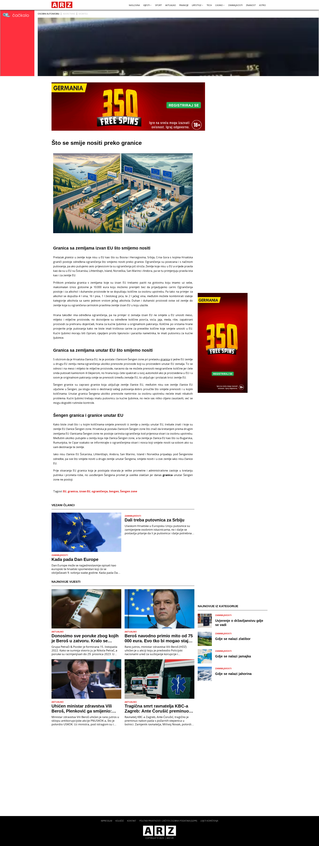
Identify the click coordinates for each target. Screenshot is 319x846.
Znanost (251, 5)
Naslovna (134, 5)
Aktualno (170, 5)
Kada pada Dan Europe (75, 559)
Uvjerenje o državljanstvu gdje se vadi (239, 622)
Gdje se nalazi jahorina (233, 674)
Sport (158, 5)
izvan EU (84, 491)
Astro (262, 5)
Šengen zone (128, 491)
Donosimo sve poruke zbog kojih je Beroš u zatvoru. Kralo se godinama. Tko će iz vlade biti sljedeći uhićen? (85, 638)
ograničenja (100, 491)
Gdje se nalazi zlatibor (233, 639)
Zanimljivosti (235, 5)
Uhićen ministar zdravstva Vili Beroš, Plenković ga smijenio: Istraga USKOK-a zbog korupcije (84, 709)
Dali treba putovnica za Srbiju (154, 519)
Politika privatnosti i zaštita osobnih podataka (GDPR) (168, 820)
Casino (219, 5)
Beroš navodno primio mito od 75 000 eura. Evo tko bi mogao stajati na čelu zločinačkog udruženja (159, 638)
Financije (184, 5)
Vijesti (146, 5)
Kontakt (131, 820)
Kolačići (119, 820)
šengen (114, 491)
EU (64, 491)
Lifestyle (196, 5)
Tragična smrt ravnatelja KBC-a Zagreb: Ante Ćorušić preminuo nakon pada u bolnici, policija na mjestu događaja (157, 709)
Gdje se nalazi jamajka (233, 656)
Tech (209, 5)
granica (73, 491)
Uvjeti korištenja (209, 820)
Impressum (106, 820)
